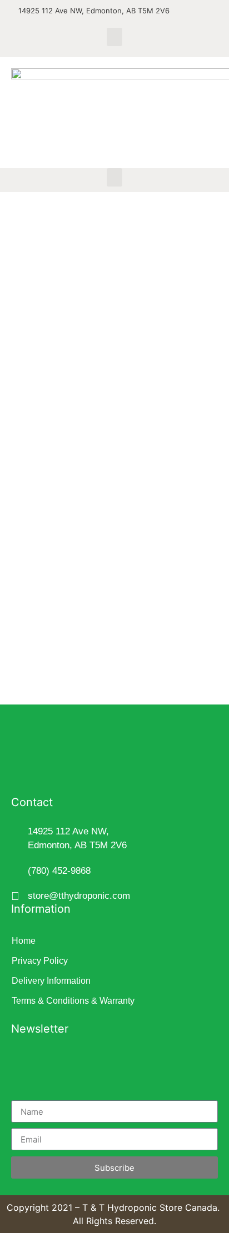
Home (24, 940)
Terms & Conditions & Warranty (73, 1000)
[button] (114, 37)
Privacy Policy (40, 960)
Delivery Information (51, 980)
